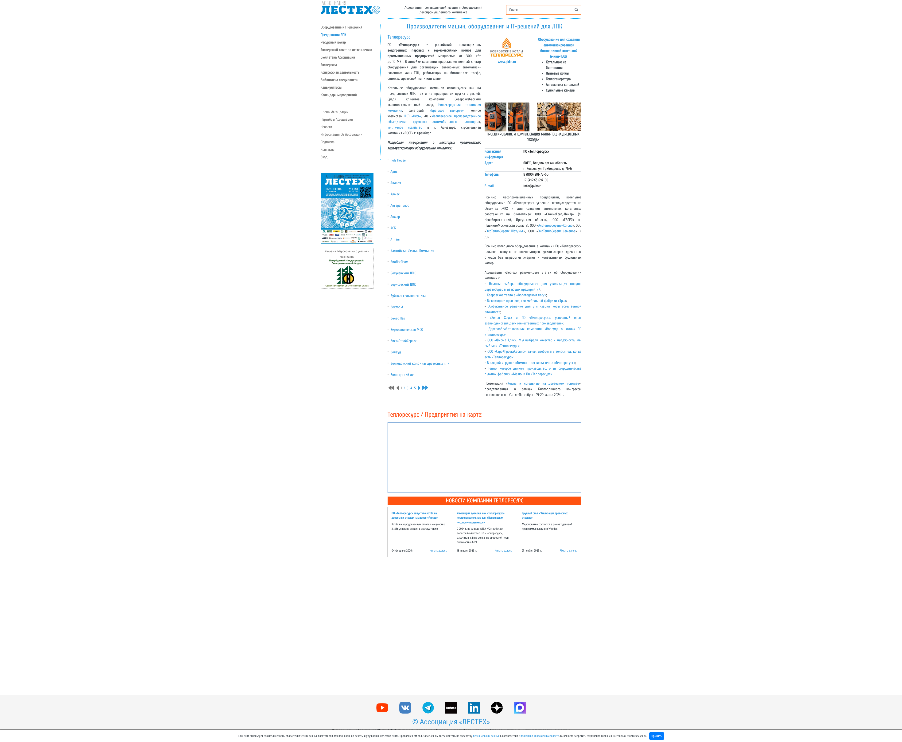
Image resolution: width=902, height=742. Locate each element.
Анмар (395, 217)
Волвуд (395, 352)
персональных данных (486, 736)
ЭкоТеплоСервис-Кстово (555, 225)
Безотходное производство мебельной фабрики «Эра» (526, 301)
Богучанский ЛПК (403, 273)
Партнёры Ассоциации (337, 119)
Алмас (395, 194)
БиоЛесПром (399, 262)
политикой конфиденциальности (540, 736)
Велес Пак (397, 318)
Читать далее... (438, 550)
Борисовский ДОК (403, 284)
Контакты (327, 149)
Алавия (395, 183)
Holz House (398, 160)
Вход (324, 157)
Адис (393, 172)
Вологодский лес (402, 375)
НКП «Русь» (412, 116)
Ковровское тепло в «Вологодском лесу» (516, 295)
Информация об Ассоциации (341, 134)
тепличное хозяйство (405, 127)
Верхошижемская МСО (406, 330)
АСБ (393, 228)
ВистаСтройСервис (403, 341)
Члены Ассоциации (335, 112)
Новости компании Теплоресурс (484, 500)
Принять (656, 736)
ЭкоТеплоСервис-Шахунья (505, 231)
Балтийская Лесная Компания (412, 251)
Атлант (395, 239)
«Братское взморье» (447, 110)
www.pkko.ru (507, 62)
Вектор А (396, 307)
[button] (350, 42)
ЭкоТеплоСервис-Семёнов (556, 231)
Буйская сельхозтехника (408, 296)
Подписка (327, 142)
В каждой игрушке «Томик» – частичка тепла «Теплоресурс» (531, 363)
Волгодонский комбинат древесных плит (420, 363)
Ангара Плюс (399, 205)
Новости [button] (326, 127)
